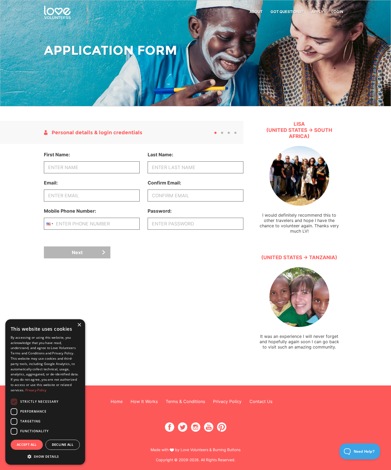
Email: (51, 183)
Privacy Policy (227, 401)
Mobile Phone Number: (70, 211)
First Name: (57, 154)
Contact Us (260, 401)
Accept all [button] (27, 444)
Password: (160, 211)
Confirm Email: (164, 183)
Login (337, 11)
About (256, 11)
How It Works (144, 401)
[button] (45, 456)
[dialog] (45, 392)
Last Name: (160, 154)
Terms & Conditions (185, 401)
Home (117, 401)
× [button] (79, 325)
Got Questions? (287, 11)
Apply (317, 11)
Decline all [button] (62, 444)
